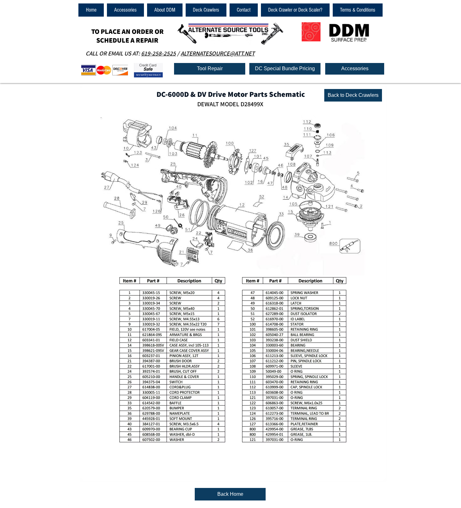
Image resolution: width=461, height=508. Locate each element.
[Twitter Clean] (56, 503)
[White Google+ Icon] (67, 503)
